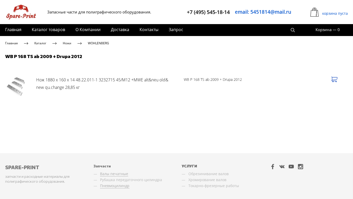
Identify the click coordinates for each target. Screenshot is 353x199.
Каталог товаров (48, 29)
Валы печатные (114, 173)
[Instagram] (300, 167)
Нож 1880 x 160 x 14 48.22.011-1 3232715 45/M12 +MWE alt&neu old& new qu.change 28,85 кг (102, 83)
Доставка (120, 29)
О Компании (88, 29)
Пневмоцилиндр (114, 185)
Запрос (176, 29)
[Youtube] (291, 167)
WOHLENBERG (98, 43)
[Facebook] (272, 167)
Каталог (40, 43)
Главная (13, 29)
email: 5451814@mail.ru (263, 12)
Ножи (67, 43)
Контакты (149, 29)
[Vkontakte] (282, 167)
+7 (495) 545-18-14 (208, 12)
